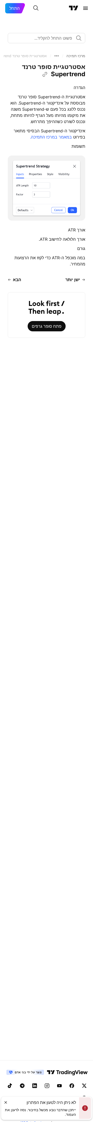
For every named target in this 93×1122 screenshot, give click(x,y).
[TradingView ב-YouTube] (59, 1085)
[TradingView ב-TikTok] (9, 1085)
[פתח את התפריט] (85, 8)
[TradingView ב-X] (84, 1085)
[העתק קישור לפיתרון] (45, 74)
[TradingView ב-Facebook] (71, 1085)
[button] (75, 56)
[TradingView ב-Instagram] (47, 1085)
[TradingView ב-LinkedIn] (34, 1085)
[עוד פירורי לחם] (56, 56)
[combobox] (46, 38)
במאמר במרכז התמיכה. (51, 137)
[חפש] (36, 8)
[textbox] (44, 38)
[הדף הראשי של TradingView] (73, 8)
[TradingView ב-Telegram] (22, 1085)
